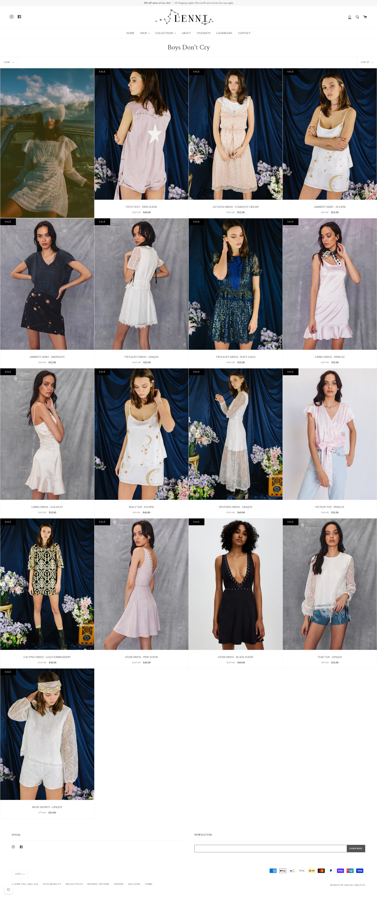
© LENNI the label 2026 (25, 884)
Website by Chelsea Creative (347, 885)
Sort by (365, 62)
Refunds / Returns (98, 884)
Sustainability (52, 884)
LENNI (7, 62)
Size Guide (134, 884)
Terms (148, 884)
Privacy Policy (74, 884)
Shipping (119, 884)
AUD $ (18, 874)
